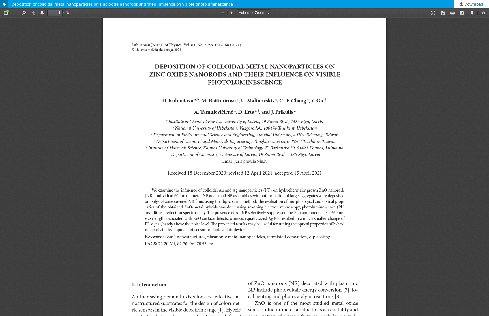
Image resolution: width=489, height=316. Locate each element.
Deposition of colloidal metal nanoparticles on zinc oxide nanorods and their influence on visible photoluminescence (122, 4)
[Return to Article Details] (4, 4)
